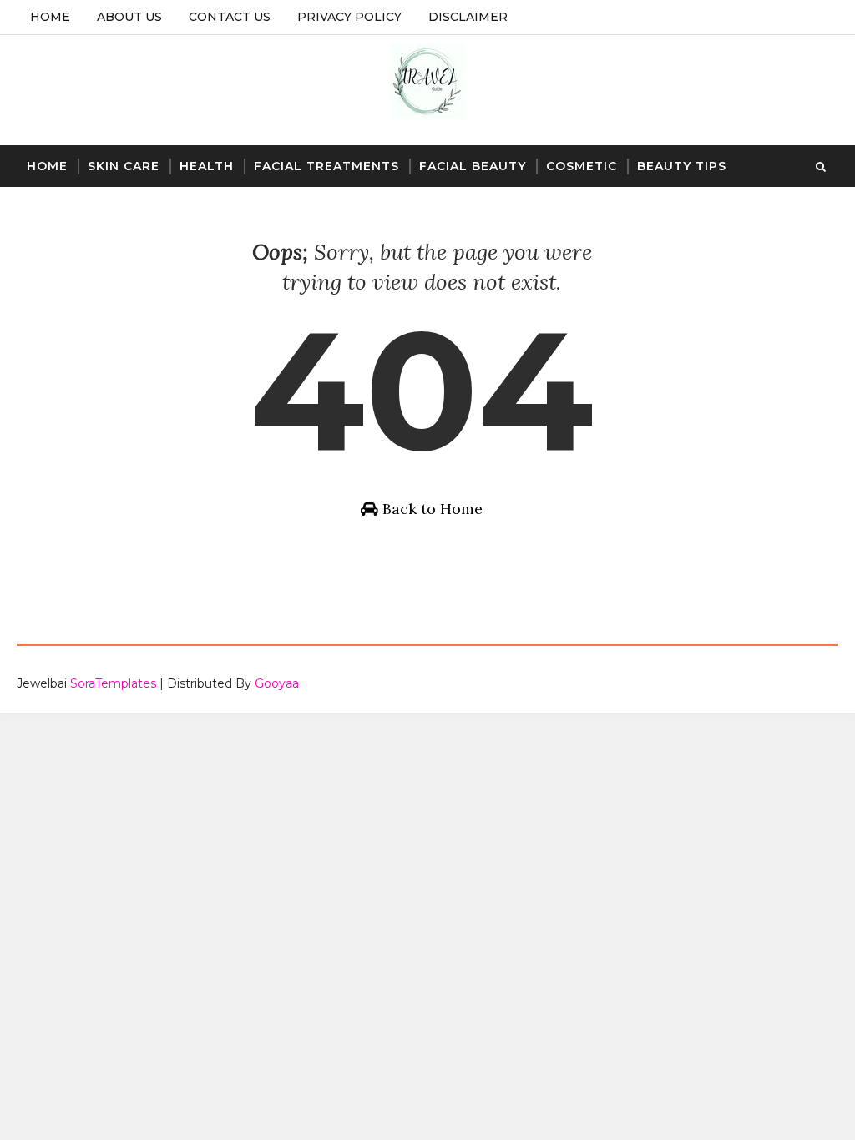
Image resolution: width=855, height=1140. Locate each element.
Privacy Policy (349, 16)
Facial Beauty (472, 166)
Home (50, 16)
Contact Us (230, 16)
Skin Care (123, 166)
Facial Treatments (326, 166)
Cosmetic (581, 166)
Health (207, 166)
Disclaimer (468, 16)
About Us (129, 16)
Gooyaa (277, 683)
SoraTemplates (113, 683)
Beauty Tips (681, 166)
